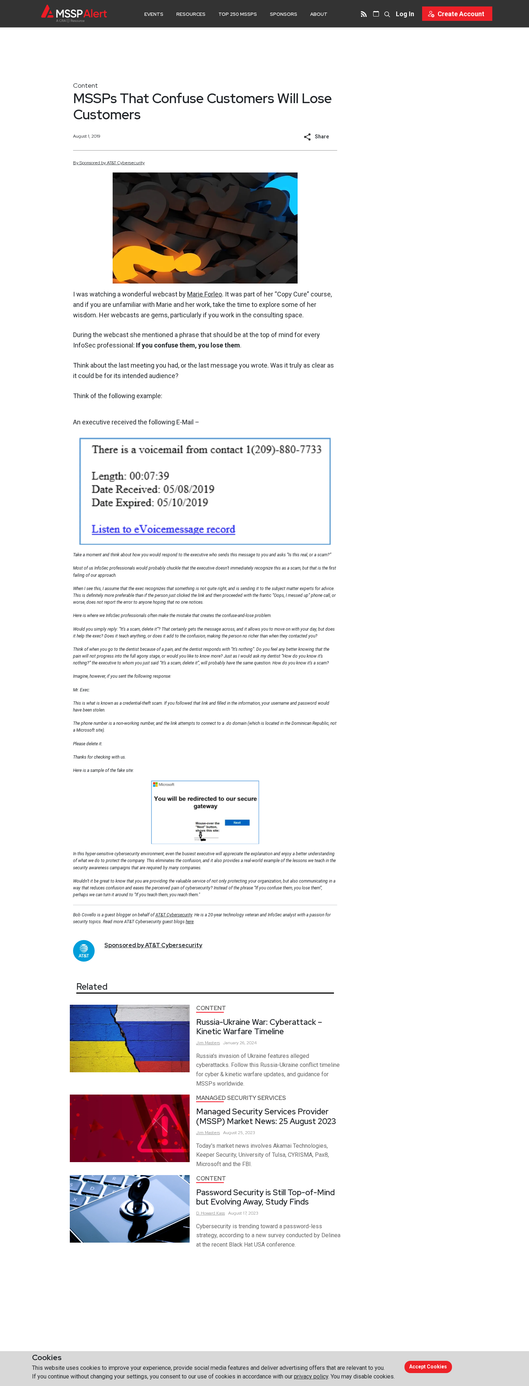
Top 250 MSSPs (237, 14)
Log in (405, 14)
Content (85, 85)
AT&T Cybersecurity (173, 914)
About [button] (318, 14)
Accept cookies (428, 1366)
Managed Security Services (241, 1098)
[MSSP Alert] (74, 13)
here (190, 921)
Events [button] (153, 14)
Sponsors (283, 14)
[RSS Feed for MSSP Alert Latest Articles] (364, 13)
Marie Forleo (204, 294)
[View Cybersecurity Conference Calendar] (376, 14)
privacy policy (311, 1376)
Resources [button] (190, 14)
